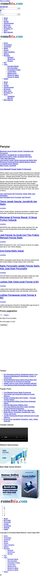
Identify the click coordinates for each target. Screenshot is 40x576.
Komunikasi (8, 45)
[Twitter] (4, 508)
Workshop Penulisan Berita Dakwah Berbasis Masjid (18, 162)
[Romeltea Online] (11, 5)
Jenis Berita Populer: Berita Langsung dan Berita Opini (18, 160)
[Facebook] (4, 506)
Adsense (10, 57)
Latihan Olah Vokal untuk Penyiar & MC (19, 282)
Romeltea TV (8, 93)
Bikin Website (8, 100)
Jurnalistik (7, 47)
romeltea (3, 208)
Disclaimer (7, 526)
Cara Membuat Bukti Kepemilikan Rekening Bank (20, 385)
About (2, 7)
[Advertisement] (20, 122)
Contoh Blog (11, 72)
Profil (6, 7)
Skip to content (5, 1)
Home (6, 43)
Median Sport (12, 73)
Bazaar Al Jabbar (13, 77)
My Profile (7, 520)
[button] (19, 9)
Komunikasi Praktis (14, 70)
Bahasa (6, 54)
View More (4, 325)
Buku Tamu (7, 91)
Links (5, 64)
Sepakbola (11, 96)
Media (6, 48)
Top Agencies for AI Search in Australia (17, 381)
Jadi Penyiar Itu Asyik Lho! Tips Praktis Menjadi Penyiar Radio (19, 236)
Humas (6, 50)
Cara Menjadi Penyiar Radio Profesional (15, 169)
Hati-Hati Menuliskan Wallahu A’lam (16, 405)
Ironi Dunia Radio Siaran (12, 251)
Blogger (10, 61)
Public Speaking (9, 52)
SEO (5, 63)
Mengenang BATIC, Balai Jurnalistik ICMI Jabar (16, 157)
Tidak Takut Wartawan (7, 158)
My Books (7, 89)
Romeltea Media (13, 66)
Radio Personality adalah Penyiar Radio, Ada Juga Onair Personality (20, 267)
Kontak (6, 86)
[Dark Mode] (0, 11)
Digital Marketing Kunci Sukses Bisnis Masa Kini (20, 380)
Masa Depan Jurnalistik (8, 166)
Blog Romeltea (12, 68)
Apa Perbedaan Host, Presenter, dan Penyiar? (15, 197)
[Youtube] (4, 513)
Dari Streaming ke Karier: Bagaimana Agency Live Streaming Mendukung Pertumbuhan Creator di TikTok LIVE (20, 376)
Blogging (7, 55)
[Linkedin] (4, 512)
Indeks (6, 79)
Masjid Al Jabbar (13, 75)
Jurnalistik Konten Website (9, 164)
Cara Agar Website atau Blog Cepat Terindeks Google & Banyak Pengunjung (19, 407)
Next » (7, 315)
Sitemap (6, 527)
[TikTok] (4, 515)
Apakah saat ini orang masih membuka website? (20, 383)
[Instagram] (4, 510)
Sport (5, 94)
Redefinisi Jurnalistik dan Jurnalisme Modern (15, 155)
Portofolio (7, 522)
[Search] (0, 12)
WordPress (11, 59)
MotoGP (10, 98)
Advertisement (9, 87)
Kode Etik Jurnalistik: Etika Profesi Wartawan (19, 410)
